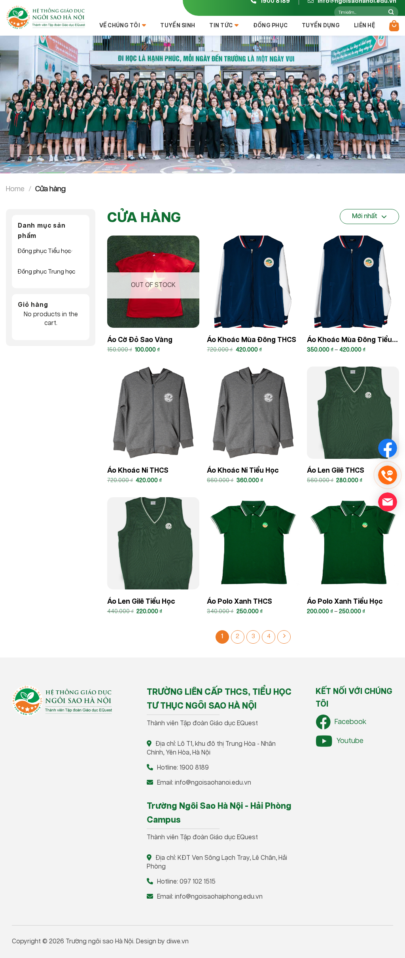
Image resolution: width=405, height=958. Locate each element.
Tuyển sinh (177, 26)
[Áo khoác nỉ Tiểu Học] (253, 413)
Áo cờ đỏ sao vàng (139, 340)
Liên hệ (364, 26)
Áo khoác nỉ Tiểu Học (243, 470)
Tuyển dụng (321, 26)
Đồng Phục (270, 26)
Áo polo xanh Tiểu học (345, 601)
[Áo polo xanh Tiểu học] (353, 543)
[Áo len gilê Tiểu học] (153, 543)
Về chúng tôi (119, 26)
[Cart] (394, 25)
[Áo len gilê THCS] (353, 413)
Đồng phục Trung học (46, 272)
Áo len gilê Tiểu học (141, 601)
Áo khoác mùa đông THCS (251, 340)
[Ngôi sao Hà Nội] (45, 17)
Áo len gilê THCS (335, 470)
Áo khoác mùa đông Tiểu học (349, 341)
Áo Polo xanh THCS (239, 601)
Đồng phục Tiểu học (44, 251)
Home (15, 189)
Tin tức (221, 26)
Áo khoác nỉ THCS (137, 470)
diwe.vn (178, 941)
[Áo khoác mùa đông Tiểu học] (353, 282)
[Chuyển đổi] (70, 251)
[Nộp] (390, 12)
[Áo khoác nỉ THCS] (153, 413)
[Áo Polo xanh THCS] (253, 543)
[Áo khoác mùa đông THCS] (253, 282)
